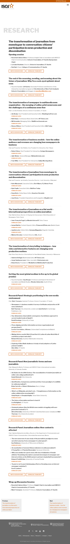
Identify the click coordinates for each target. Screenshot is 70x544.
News (32, 535)
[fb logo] (29, 532)
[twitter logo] (32, 532)
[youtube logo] (40, 532)
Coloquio (44, 535)
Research (37, 535)
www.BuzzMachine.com (43, 91)
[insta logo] (43, 532)
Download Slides (16, 116)
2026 (19, 535)
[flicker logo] (36, 532)
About (50, 535)
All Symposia (26, 535)
